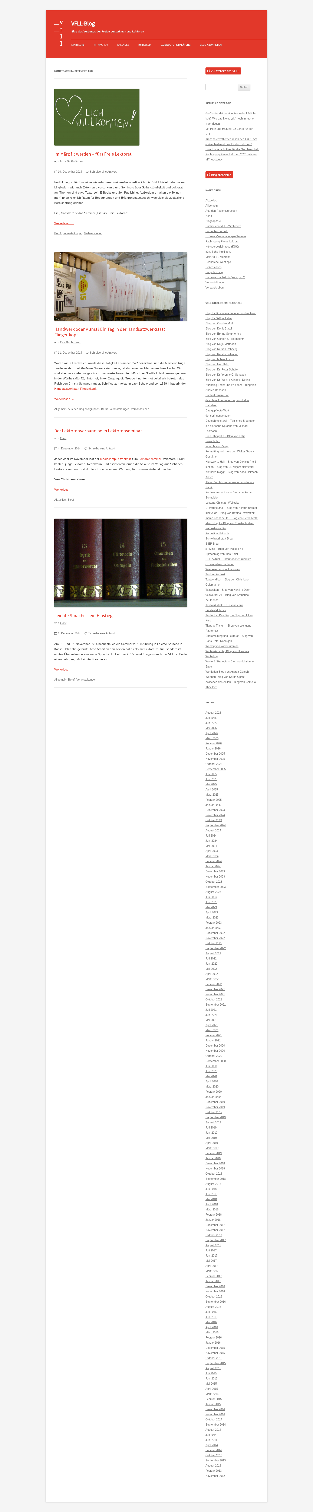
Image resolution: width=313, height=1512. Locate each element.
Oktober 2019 (213, 1112)
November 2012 (215, 1475)
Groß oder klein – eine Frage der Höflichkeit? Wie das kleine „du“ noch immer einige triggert (230, 118)
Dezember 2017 (215, 1224)
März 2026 (211, 738)
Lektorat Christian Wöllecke (222, 502)
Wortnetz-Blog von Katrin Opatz (225, 676)
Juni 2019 (211, 1132)
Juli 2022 (211, 958)
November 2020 (215, 1050)
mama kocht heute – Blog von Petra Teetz (231, 518)
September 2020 (215, 1061)
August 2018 (213, 1183)
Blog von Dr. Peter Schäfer (221, 369)
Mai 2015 (211, 1383)
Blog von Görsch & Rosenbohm (224, 338)
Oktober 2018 (213, 1173)
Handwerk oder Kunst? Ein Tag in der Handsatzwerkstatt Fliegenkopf (109, 332)
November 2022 (215, 938)
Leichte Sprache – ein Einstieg (83, 615)
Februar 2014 (213, 1450)
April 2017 (211, 1265)
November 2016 (215, 1291)
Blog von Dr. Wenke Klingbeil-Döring (227, 379)
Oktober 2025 (213, 763)
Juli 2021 (211, 1009)
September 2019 (215, 1117)
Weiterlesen (64, 223)
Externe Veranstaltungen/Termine (225, 236)
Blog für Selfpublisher (218, 318)
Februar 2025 (213, 799)
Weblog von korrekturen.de (221, 646)
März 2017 (211, 1271)
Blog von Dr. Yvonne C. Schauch (225, 374)
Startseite (77, 44)
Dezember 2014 (215, 1409)
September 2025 (215, 769)
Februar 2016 (213, 1337)
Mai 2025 (211, 784)
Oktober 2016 (213, 1296)
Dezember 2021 (215, 989)
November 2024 (215, 815)
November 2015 (215, 1353)
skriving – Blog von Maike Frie (224, 548)
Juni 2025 (211, 779)
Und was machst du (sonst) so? (225, 277)
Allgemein (60, 409)
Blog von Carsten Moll (219, 323)
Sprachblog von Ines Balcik (222, 554)
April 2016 (211, 1327)
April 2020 (211, 1081)
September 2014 (215, 1424)
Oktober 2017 (213, 1235)
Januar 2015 (213, 1404)
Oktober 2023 (213, 881)
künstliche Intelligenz (218, 251)
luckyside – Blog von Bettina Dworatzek (230, 513)
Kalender (123, 44)
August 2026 (213, 712)
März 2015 (211, 1393)
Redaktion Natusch (217, 533)
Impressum (144, 44)
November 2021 (215, 994)
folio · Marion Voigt (216, 446)
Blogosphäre (213, 221)
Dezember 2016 (215, 1286)
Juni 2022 (211, 963)
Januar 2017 (213, 1281)
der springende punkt (218, 415)
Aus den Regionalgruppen (83, 409)
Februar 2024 (213, 861)
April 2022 (211, 973)
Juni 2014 (211, 1440)
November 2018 (215, 1168)
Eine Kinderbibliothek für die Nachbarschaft (232, 149)
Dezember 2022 (215, 933)
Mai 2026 (211, 728)
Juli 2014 (211, 1434)
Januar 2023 (213, 927)
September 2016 (215, 1301)
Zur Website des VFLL (225, 71)
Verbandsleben (93, 233)
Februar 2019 (213, 1153)
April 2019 (211, 1143)
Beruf (57, 233)
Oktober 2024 (213, 820)
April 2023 (211, 912)
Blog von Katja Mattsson (220, 344)
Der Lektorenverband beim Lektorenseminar (98, 431)
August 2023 (213, 892)
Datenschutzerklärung (176, 44)
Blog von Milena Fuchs (219, 359)
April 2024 (211, 851)
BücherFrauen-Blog (217, 395)
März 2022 (211, 979)
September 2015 (215, 1363)
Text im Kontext (215, 574)
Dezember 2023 (215, 871)
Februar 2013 (213, 1470)
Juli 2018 (211, 1189)
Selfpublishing (214, 272)
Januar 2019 (213, 1158)
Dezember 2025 (215, 753)
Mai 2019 (211, 1137)
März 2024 (211, 856)
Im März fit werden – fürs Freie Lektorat (93, 154)
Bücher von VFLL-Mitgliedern (223, 226)
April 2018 (211, 1204)
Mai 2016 (211, 1322)
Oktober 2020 (213, 1055)
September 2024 (215, 825)
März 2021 (211, 1030)
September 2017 (215, 1240)
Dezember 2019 (215, 1102)
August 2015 (213, 1368)
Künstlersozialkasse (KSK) (222, 246)
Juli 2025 (211, 774)
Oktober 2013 (213, 1455)
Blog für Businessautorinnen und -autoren (230, 313)
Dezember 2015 (215, 1347)
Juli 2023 (211, 897)
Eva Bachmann (70, 342)
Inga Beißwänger (71, 161)
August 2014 (213, 1429)
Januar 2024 (213, 866)
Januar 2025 (213, 804)
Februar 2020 (213, 1091)
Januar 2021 (213, 1040)
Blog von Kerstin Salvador (221, 354)
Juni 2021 (211, 1014)
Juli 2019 (211, 1127)
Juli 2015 (211, 1373)
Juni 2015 (211, 1378)
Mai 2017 (211, 1260)
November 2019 (215, 1107)
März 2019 (211, 1148)
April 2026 (211, 733)
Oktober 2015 (213, 1358)
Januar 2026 (213, 748)
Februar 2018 (213, 1214)
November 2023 (215, 876)
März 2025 (211, 794)
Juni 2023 (211, 902)
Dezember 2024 (215, 810)
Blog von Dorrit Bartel (218, 328)
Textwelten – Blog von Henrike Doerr (227, 589)
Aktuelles (60, 499)
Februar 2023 (213, 922)
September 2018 (215, 1178)
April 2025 (211, 789)
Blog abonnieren (211, 44)
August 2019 (213, 1122)
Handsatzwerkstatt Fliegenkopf (75, 388)
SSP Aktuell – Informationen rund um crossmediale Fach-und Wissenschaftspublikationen (228, 564)
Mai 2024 (211, 845)
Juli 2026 (211, 717)
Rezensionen (213, 267)
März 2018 (211, 1209)
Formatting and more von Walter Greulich (230, 451)
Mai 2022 (211, 968)
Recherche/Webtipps (218, 262)
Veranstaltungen (72, 233)
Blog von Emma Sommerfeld (223, 333)
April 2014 (211, 1445)
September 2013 (215, 1460)
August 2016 (213, 1306)
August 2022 (213, 953)
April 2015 (211, 1388)
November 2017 (215, 1230)
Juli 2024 (211, 835)
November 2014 (215, 1414)
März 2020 (211, 1086)
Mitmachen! (101, 44)
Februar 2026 (213, 743)
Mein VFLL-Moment (217, 256)
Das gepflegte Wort (217, 410)
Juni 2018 (211, 1194)
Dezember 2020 (215, 1045)
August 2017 (213, 1245)
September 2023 (215, 886)
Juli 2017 (211, 1250)
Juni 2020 (211, 1071)
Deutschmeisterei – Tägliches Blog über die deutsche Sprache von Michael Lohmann (230, 426)
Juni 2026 (211, 723)
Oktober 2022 (213, 943)
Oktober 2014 (213, 1419)
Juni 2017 (211, 1255)
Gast (63, 438)
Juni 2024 (211, 840)
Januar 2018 (213, 1219)
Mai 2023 (211, 907)
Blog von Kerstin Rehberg (221, 349)
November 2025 (215, 758)
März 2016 (211, 1332)
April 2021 (211, 1025)
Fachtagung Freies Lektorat (222, 241)
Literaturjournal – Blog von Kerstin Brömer (231, 507)
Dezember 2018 (215, 1163)
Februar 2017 (213, 1276)
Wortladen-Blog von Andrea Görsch (227, 671)
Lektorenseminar (150, 459)
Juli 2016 (211, 1312)
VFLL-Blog (83, 23)
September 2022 (215, 948)
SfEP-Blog (211, 543)
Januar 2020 (213, 1096)
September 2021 (215, 1004)
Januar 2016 (213, 1342)
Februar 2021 (213, 1035)
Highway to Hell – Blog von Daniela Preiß (230, 461)
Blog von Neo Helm (217, 364)
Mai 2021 (211, 1020)
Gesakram (211, 456)
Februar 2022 (213, 984)
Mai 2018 (211, 1199)
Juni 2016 (211, 1317)
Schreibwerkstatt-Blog (219, 538)
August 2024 (213, 830)
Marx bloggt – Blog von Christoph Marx (229, 523)
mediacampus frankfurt (115, 459)
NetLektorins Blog (216, 528)
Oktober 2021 (213, 999)
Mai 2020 (211, 1076)
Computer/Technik (216, 231)
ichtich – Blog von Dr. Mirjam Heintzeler (229, 466)
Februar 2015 (213, 1399)
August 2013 (213, 1465)
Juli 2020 (211, 1066)
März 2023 (211, 917)
